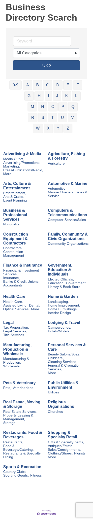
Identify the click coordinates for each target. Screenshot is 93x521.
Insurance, (11, 278)
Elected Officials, (61, 279)
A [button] (27, 85)
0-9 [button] (15, 85)
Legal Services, (15, 331)
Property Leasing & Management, (18, 417)
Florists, (80, 453)
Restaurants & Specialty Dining (22, 455)
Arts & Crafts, (13, 197)
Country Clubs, (15, 472)
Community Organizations (68, 243)
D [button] (57, 85)
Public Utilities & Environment (63, 385)
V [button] (72, 117)
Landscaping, (58, 302)
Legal (8, 322)
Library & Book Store (64, 287)
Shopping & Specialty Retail (62, 434)
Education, (56, 283)
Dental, (34, 305)
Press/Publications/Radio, (23, 170)
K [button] (66, 96)
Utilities (53, 392)
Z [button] (68, 128)
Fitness (36, 475)
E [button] (67, 85)
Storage (9, 423)
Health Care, (13, 302)
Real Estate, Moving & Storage (21, 404)
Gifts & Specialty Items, (66, 442)
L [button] (76, 96)
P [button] (63, 106)
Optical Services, (16, 309)
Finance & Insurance (22, 265)
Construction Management (13, 253)
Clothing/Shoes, (60, 453)
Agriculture (56, 163)
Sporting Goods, (16, 475)
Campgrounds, (59, 327)
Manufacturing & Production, (16, 360)
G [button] (29, 96)
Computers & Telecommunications (67, 212)
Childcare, (56, 358)
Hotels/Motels (58, 331)
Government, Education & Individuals (60, 269)
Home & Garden (63, 296)
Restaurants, (13, 442)
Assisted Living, (15, 305)
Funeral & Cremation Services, (64, 367)
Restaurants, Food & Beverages (22, 434)
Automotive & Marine (67, 183)
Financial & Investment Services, (21, 272)
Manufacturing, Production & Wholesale (17, 349)
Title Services (13, 335)
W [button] (38, 128)
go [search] (48, 65)
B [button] (37, 85)
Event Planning (15, 200)
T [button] (52, 117)
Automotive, (57, 188)
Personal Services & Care (67, 347)
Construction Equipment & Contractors (15, 238)
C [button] (47, 85)
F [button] (77, 85)
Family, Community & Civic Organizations (68, 236)
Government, (76, 283)
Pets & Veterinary (19, 383)
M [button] (32, 106)
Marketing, (11, 166)
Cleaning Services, (62, 362)
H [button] (39, 96)
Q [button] (72, 106)
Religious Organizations (61, 404)
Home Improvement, (64, 305)
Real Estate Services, (20, 412)
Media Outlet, (13, 159)
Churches (55, 412)
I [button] (48, 96)
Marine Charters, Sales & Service (67, 194)
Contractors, (13, 248)
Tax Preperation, (16, 327)
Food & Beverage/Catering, (18, 448)
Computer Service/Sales (67, 220)
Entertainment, (14, 193)
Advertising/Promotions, (21, 163)
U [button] (62, 117)
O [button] (52, 106)
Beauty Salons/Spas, (64, 354)
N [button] (42, 106)
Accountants (13, 285)
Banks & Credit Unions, (21, 281)
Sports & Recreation (22, 467)
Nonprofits (11, 224)
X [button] (48, 128)
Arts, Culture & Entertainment (17, 185)
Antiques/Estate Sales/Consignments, (64, 448)
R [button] (32, 117)
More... (8, 174)
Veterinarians (23, 388)
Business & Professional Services (15, 214)
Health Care (14, 296)
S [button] (42, 117)
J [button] (57, 96)
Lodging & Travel (64, 322)
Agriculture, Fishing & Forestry (66, 156)
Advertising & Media (22, 154)
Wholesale (11, 366)
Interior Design (59, 313)
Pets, (7, 388)
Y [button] (58, 128)
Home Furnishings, (63, 309)
